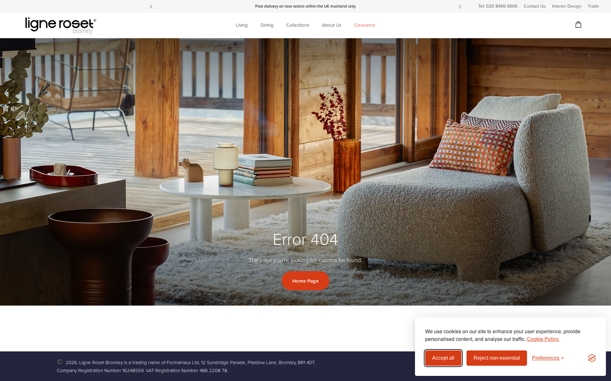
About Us (331, 25)
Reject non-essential (497, 358)
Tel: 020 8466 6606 (497, 6)
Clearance (365, 25)
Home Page (305, 281)
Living (242, 25)
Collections (297, 25)
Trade (593, 6)
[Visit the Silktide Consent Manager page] (592, 358)
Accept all (443, 358)
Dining (267, 25)
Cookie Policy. (543, 338)
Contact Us (535, 6)
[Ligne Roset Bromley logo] (60, 26)
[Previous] (151, 6)
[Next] (460, 6)
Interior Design (566, 6)
